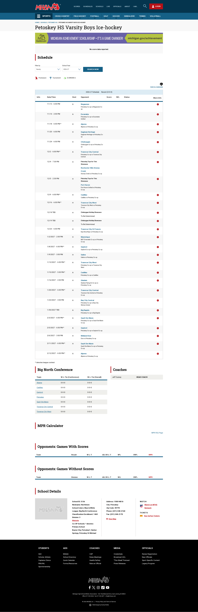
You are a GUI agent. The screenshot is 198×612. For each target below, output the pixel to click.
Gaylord (84, 247)
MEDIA (117, 548)
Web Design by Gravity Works (100, 605)
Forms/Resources (70, 563)
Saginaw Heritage (88, 132)
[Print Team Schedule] (161, 84)
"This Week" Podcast (122, 560)
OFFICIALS (147, 548)
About (127, 6)
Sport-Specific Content (151, 560)
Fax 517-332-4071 (100, 596)
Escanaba (85, 114)
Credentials (118, 554)
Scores (77, 6)
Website (75, 520)
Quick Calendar (69, 560)
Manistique (85, 237)
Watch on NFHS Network (150, 506)
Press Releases (120, 563)
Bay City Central (87, 300)
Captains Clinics (44, 560)
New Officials (147, 557)
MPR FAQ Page (157, 433)
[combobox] (36, 69)
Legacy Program (148, 563)
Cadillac (84, 195)
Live (108, 6)
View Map (112, 519)
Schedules (88, 6)
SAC (40, 554)
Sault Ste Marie (87, 318)
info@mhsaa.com (110, 596)
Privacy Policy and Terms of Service (106, 601)
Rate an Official (95, 563)
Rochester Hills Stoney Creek (90, 169)
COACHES (95, 548)
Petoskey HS (52, 22)
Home (37, 22)
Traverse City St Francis (91, 229)
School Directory (69, 557)
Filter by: (37, 65)
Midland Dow (86, 336)
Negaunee (85, 104)
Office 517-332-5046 (88, 596)
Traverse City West (89, 203)
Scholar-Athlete (44, 557)
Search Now (93, 69)
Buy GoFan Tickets (152, 516)
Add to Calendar (156, 87)
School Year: (66, 65)
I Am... (135, 6)
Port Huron (85, 185)
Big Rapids (85, 310)
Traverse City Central (89, 152)
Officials (117, 6)
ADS (65, 548)
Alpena (83, 124)
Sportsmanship (44, 567)
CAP (91, 554)
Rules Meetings (95, 557)
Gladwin (84, 280)
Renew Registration (149, 554)
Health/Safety (95, 560)
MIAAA (65, 554)
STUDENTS (43, 548)
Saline (83, 255)
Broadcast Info (119, 557)
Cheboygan (85, 142)
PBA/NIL (41, 563)
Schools (99, 6)
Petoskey (40, 397)
